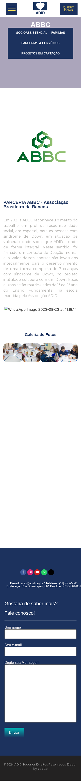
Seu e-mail (13, 645)
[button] (8, 351)
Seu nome (12, 627)
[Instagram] (30, 572)
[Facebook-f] (23, 572)
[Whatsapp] (44, 572)
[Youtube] (37, 572)
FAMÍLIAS (58, 32)
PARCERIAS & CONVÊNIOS (40, 43)
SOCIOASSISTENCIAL (31, 32)
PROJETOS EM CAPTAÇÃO (40, 53)
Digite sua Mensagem (21, 662)
